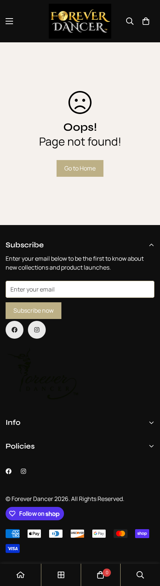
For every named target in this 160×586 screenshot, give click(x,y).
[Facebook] (14, 330)
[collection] (61, 575)
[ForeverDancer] (80, 21)
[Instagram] (37, 330)
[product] (20, 574)
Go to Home (80, 168)
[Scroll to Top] (146, 546)
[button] (145, 21)
